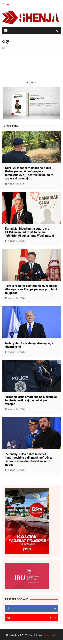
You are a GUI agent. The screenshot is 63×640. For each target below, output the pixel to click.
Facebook (3, 4)
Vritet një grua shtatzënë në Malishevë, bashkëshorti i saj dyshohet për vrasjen (31, 400)
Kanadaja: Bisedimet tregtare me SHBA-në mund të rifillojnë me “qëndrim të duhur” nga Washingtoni (29, 232)
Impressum (50, 635)
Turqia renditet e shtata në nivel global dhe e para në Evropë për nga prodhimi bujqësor (31, 289)
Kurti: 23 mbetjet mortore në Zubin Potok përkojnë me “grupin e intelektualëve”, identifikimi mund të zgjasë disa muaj (29, 173)
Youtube (8, 4)
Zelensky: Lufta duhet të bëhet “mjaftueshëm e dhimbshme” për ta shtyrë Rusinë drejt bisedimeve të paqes (28, 459)
